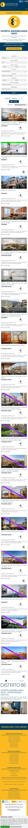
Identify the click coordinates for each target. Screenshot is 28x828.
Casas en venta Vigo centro (14, 737)
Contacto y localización (14, 760)
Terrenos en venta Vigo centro (14, 739)
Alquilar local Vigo (14, 746)
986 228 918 (14, 773)
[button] (3, 114)
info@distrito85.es (14, 775)
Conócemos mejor (14, 761)
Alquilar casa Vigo (14, 744)
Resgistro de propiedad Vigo (14, 794)
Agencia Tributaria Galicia (14, 791)
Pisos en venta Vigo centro (14, 736)
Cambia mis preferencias (16, 826)
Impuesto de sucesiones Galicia (14, 798)
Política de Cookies (17, 824)
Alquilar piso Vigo (14, 742)
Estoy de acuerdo (5, 826)
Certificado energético (14, 757)
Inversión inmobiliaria (14, 759)
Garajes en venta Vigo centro (14, 741)
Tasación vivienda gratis (14, 756)
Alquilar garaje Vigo (14, 745)
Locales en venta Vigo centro (14, 740)
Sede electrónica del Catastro (14, 796)
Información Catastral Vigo (14, 795)
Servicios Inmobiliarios (14, 754)
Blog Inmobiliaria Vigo (14, 763)
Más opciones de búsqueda (14, 94)
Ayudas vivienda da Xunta (14, 792)
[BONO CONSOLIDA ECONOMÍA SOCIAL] (14, 808)
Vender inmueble (14, 755)
